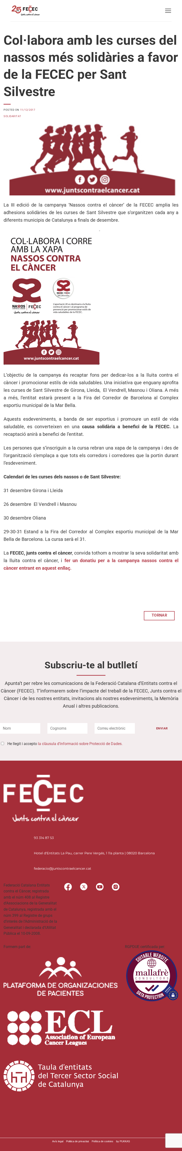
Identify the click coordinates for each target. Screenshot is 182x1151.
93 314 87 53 (44, 838)
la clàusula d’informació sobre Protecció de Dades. (80, 743)
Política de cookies (102, 1141)
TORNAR (159, 615)
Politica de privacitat (77, 1141)
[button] (168, 10)
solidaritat (12, 116)
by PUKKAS (123, 1141)
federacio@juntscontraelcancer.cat (62, 868)
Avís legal (57, 1141)
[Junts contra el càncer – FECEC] (25, 11)
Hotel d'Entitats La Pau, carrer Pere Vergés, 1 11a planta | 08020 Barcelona (94, 853)
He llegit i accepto (65, 743)
